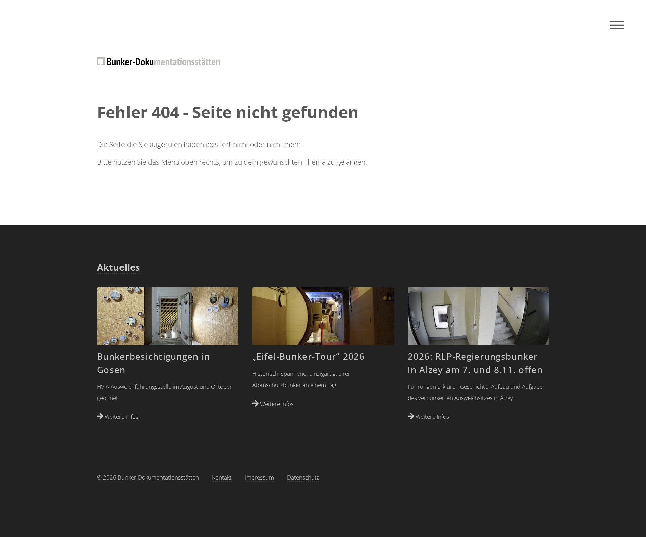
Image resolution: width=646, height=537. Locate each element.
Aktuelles (118, 267)
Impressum (259, 477)
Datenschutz (303, 477)
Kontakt (222, 477)
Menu (617, 25)
